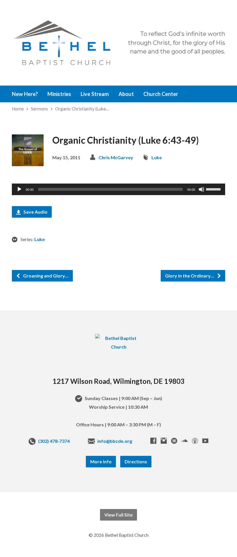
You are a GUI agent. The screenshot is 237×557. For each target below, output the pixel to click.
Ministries (59, 94)
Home (18, 108)
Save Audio (35, 211)
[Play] (19, 189)
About (126, 94)
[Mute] (201, 189)
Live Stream (95, 94)
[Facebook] (153, 441)
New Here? (25, 94)
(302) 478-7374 (54, 441)
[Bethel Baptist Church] (118, 346)
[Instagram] (164, 441)
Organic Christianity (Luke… (82, 108)
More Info (101, 461)
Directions (136, 461)
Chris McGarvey (116, 157)
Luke (156, 157)
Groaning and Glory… (45, 275)
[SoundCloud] (185, 441)
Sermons (39, 108)
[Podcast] (195, 441)
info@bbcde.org (114, 441)
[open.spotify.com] (174, 441)
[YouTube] (205, 441)
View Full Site (118, 514)
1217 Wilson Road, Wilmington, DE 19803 (118, 381)
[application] (118, 189)
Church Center (160, 94)
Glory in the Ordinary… (190, 275)
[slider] (214, 189)
